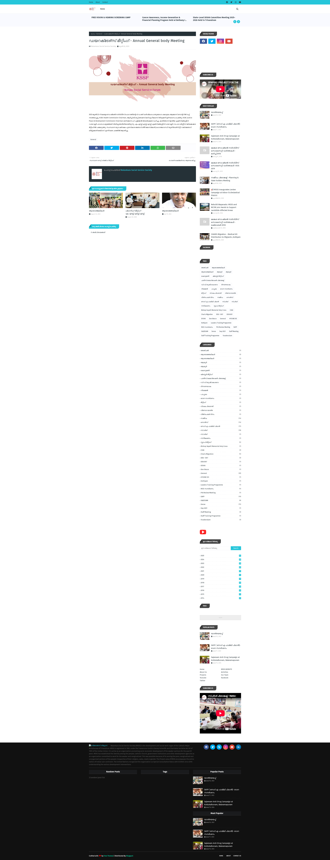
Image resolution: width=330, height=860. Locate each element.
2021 (221, 571)
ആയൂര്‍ (219, 272)
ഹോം (93, 34)
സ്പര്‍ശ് (225, 302)
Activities (224, 672)
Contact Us (237, 856)
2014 (221, 598)
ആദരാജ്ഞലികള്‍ (170, 211)
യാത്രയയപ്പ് (217, 112)
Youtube (203, 678)
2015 (221, 594)
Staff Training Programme (210, 336)
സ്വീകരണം (205, 306)
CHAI (231, 310)
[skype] (219, 747)
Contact (105, 2)
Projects (203, 675)
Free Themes (108, 856)
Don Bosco (213, 319)
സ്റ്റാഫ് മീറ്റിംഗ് (219, 306)
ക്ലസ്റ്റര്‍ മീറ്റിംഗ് (218, 276)
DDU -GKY (219, 314)
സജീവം (220, 297)
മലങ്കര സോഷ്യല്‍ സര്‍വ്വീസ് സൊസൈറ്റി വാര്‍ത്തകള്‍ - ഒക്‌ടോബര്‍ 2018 (225, 222)
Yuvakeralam (227, 336)
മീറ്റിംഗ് (203, 293)
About (98, 2)
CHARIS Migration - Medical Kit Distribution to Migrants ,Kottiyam (226, 235)
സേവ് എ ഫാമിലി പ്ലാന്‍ (210, 302)
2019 (221, 579)
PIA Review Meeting (223, 327)
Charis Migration (207, 314)
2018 (221, 583)
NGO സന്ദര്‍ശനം (207, 327)
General (99, 34)
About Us (203, 672)
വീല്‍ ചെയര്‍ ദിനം (207, 297)
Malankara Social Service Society (103, 46)
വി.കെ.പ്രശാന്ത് (215, 293)
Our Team (224, 675)
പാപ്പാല (214, 289)
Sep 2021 (222, 331)
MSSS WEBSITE (226, 669)
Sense (214, 331)
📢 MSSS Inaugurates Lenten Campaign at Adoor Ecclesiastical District (215, 18)
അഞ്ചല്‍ (204, 268)
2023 (221, 563)
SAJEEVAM (204, 331)
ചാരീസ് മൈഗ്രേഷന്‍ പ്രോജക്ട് (212, 280)
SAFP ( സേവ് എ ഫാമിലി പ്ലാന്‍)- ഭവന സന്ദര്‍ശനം (226, 125)
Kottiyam (204, 323)
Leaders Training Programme (221, 323)
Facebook (224, 678)
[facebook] (227, 2)
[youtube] (239, 2)
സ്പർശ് (234, 302)
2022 (221, 567)
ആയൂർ (228, 272)
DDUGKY (230, 314)
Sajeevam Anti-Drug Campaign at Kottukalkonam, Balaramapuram (225, 137)
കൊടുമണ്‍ (205, 276)
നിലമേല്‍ (204, 289)
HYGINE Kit (233, 319)
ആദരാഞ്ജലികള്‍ (96, 211)
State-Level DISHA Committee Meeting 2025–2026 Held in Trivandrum (163, 18)
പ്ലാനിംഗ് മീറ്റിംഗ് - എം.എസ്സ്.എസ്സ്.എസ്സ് (134, 212)
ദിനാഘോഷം (226, 285)
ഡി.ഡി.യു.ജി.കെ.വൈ (209, 285)
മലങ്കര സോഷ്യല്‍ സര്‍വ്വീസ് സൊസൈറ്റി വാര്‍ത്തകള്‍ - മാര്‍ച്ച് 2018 (225, 151)
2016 (221, 590)
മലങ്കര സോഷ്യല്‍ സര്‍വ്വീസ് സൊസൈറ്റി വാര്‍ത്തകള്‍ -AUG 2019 (225, 166)
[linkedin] (238, 747)
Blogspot (129, 856)
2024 (221, 559)
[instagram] (235, 2)
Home (91, 2)
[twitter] (231, 2)
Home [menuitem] (102, 9)
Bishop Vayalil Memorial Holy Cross (213, 310)
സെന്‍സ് (229, 297)
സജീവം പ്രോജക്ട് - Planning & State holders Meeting (225, 179)
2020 (220, 575)
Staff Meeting (233, 331)
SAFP (235, 327)
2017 (221, 586)
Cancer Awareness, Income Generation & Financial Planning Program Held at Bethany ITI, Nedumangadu (114, 19)
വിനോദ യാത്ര (230, 293)
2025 (220, 556)
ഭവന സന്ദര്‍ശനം (226, 289)
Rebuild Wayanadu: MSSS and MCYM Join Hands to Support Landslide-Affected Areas (224, 207)
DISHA (203, 319)
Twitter (202, 681)
